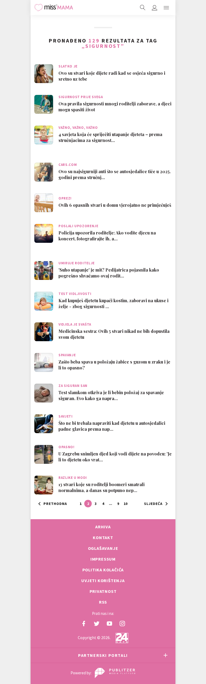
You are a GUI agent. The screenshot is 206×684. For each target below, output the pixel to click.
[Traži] (142, 7)
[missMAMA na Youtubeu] (109, 623)
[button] (166, 7)
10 (125, 503)
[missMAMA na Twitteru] (96, 623)
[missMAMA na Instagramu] (122, 623)
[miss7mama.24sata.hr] (53, 7)
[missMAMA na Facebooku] (83, 623)
